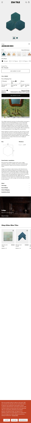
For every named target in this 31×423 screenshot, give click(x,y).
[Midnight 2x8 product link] (22, 236)
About (3, 183)
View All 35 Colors (25, 49)
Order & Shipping (5, 189)
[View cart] (28, 2)
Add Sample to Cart (15, 71)
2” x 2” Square (14, 61)
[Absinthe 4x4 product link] (8, 236)
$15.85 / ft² (18, 248)
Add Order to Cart (15, 95)
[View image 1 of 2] (14, 38)
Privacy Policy (15, 415)
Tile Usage (4, 185)
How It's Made (5, 187)
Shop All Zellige (5, 215)
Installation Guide (6, 192)
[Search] (26, 2)
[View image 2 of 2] (17, 38)
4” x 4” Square (24, 61)
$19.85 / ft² (4, 248)
